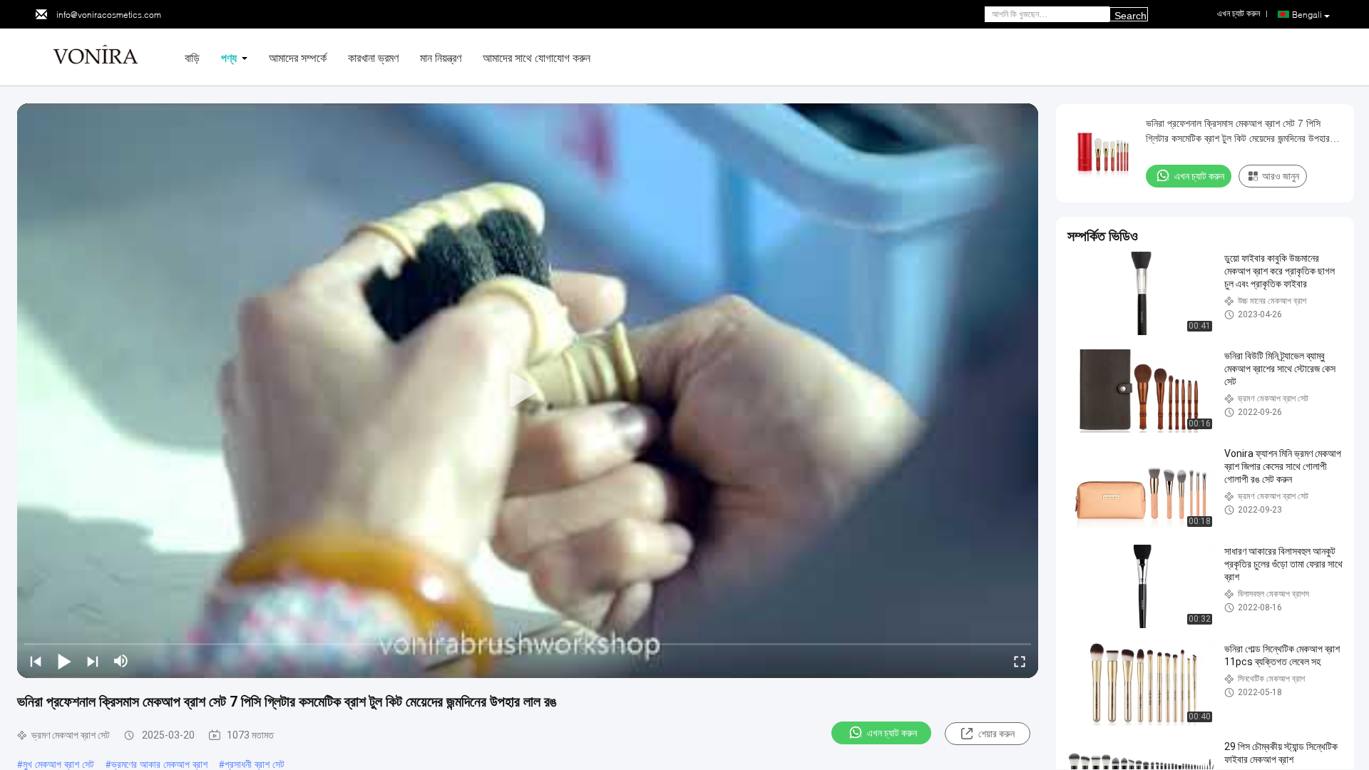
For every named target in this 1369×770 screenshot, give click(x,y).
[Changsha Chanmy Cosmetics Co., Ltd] (95, 56)
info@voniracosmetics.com (108, 14)
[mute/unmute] (121, 661)
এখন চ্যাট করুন (892, 733)
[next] (92, 661)
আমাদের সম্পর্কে (298, 57)
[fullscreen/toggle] (1019, 661)
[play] (527, 391)
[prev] (35, 661)
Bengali (1307, 14)
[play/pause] (64, 661)
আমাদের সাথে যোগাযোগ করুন (536, 57)
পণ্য (229, 57)
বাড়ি (192, 57)
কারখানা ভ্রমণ (373, 57)
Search (1130, 15)
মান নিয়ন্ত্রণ (440, 57)
